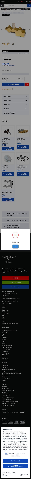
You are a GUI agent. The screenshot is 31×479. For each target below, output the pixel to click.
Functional (22, 453)
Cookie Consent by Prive (24, 475)
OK (15, 246)
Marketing (17, 456)
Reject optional (15, 461)
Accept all (15, 466)
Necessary (11, 453)
